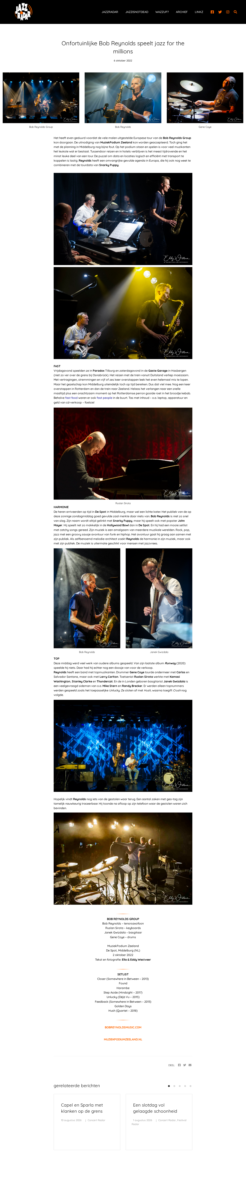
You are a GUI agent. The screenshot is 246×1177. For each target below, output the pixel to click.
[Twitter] (220, 12)
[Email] (190, 1065)
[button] (169, 1086)
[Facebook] (212, 12)
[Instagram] (227, 12)
